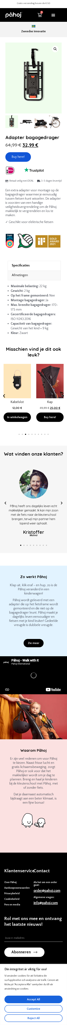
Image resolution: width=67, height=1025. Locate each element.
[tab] (34, 266)
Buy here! (18, 157)
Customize (33, 1008)
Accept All (33, 999)
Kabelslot (17, 402)
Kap (50, 402)
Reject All (34, 1018)
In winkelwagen (17, 417)
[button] (53, 15)
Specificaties (21, 265)
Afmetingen (20, 275)
